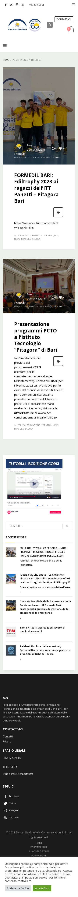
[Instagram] (17, 5)
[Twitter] (11, 5)
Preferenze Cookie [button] (18, 888)
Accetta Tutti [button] (42, 888)
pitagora (26, 239)
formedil (37, 235)
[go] (67, 526)
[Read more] (58, 216)
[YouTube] (23, 5)
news (17, 239)
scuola (36, 239)
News (59, 306)
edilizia (21, 425)
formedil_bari (51, 235)
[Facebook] (6, 5)
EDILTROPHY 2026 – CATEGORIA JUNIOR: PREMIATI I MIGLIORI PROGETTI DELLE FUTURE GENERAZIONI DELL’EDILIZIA (43, 551)
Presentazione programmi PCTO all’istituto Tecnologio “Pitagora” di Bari (35, 337)
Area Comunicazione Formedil (30, 149)
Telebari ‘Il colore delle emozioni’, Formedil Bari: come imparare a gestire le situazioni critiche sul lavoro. (45, 650)
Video (58, 157)
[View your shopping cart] (71, 29)
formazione (24, 235)
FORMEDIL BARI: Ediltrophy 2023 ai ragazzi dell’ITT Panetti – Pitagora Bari (36, 188)
